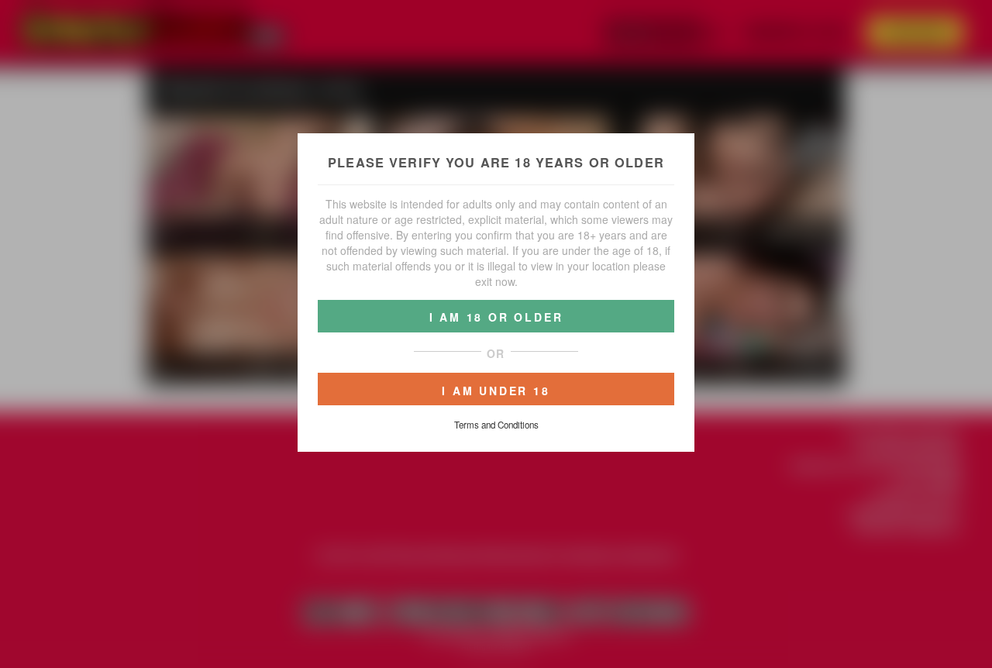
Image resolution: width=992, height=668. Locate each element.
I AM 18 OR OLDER (496, 317)
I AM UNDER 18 (495, 390)
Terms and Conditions (496, 424)
